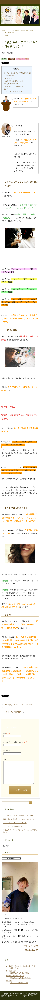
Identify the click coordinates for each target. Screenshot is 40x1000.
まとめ (5, 89)
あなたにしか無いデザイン (15, 86)
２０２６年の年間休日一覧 (12, 826)
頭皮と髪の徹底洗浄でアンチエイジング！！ (18, 819)
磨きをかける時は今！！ (11, 84)
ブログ (4, 59)
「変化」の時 (7, 78)
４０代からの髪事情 (23, 59)
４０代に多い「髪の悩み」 (13, 712)
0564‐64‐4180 (17, 688)
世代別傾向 (9, 75)
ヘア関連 (11, 59)
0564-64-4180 (31, 950)
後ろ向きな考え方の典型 (14, 81)
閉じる (19, 69)
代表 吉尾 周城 (30, 946)
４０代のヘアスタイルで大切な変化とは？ (17, 73)
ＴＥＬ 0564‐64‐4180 (13, 92)
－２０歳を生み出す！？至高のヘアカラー (18, 815)
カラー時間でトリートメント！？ (15, 823)
